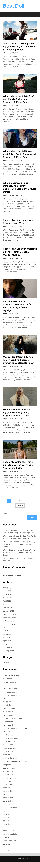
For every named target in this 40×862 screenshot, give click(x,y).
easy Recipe (7, 755)
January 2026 (8, 611)
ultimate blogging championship (15, 761)
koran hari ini (8, 811)
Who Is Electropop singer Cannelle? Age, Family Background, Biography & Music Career (19, 552)
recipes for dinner (10, 689)
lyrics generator (9, 741)
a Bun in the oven (10, 758)
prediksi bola (8, 798)
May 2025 (7, 637)
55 (30, 501)
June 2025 (7, 634)
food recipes (8, 735)
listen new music (9, 748)
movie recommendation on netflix (16, 728)
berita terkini (8, 801)
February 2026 (8, 608)
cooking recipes (9, 768)
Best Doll (13, 6)
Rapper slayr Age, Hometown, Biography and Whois (19, 559)
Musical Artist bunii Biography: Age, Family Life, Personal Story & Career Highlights (19, 46)
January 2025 (8, 651)
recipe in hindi (8, 702)
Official (6, 663)
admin (5, 53)
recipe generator (9, 682)
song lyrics (7, 705)
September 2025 (9, 624)
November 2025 (9, 617)
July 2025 (7, 631)
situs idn (6, 814)
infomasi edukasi (9, 841)
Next (20, 505)
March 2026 (8, 604)
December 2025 (9, 614)
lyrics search (8, 745)
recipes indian (8, 732)
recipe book (7, 685)
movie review (8, 679)
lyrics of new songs (10, 738)
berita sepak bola (10, 808)
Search (5, 514)
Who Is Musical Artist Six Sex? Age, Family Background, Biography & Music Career (18, 99)
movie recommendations (12, 695)
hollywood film (9, 725)
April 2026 (7, 601)
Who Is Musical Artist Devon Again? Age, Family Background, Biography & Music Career (19, 154)
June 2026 (7, 594)
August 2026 (8, 588)
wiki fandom (8, 771)
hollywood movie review (12, 718)
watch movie (8, 722)
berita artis (7, 791)
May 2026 (7, 598)
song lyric (7, 765)
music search (8, 712)
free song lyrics (9, 708)
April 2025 (7, 641)
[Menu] (4, 14)
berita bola (7, 788)
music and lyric (9, 751)
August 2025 (8, 627)
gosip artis (7, 837)
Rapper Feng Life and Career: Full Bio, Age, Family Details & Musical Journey (20, 251)
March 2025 (8, 644)
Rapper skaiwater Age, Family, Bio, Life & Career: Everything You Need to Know (18, 465)
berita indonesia (9, 831)
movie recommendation (12, 692)
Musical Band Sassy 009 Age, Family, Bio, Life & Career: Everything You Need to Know (18, 360)
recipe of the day (9, 698)
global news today (10, 781)
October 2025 (8, 621)
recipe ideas (8, 715)
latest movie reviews (11, 675)
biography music (9, 778)
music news (7, 784)
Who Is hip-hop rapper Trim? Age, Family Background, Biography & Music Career (17, 412)
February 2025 (8, 647)
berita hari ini (8, 804)
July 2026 (7, 591)
